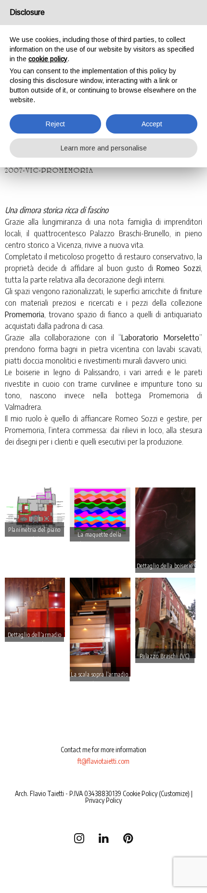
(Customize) (174, 793)
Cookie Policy (140, 793)
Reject (55, 124)
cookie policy (47, 59)
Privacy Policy (103, 800)
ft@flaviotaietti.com (103, 761)
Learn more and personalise (104, 148)
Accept (152, 124)
